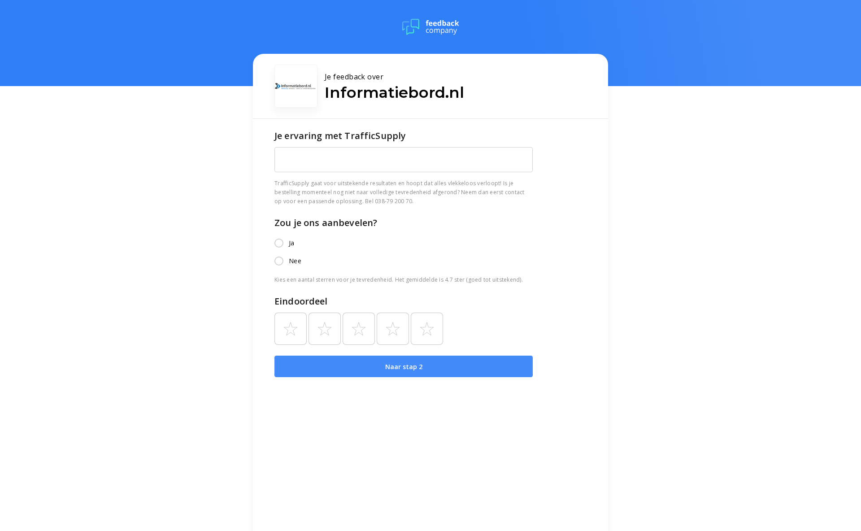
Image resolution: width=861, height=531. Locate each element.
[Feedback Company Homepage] (430, 27)
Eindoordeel (301, 301)
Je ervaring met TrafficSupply (340, 136)
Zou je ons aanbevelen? (325, 223)
